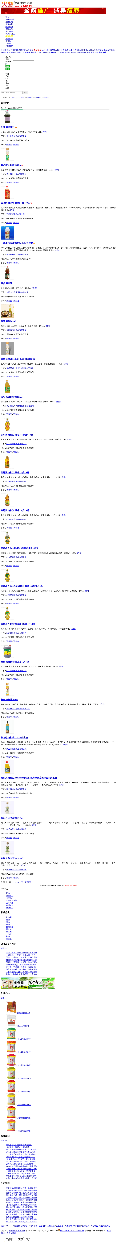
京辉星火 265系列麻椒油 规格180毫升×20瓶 (22, 586)
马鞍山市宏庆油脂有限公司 (17, 292)
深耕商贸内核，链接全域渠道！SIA (20, 1157)
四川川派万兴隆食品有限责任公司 (20, 406)
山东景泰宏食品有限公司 (16, 444)
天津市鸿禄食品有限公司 (16, 330)
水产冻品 (9, 31)
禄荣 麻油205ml (8, 321)
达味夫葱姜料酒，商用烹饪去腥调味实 (21, 1212)
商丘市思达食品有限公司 (16, 749)
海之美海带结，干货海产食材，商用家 (21, 1214)
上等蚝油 (9, 903)
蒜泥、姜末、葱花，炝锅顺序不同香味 (21, 953)
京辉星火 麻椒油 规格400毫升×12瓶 (18, 624)
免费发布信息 (109, 50)
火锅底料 (18, 52)
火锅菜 (33, 52)
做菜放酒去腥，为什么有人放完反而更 (21, 969)
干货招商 (9, 27)
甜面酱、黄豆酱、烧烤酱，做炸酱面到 (21, 962)
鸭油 (8, 920)
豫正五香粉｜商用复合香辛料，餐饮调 (21, 1210)
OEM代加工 (10, 34)
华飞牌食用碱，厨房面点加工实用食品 (21, 1222)
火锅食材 (9, 24)
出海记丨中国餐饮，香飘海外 (18, 1147)
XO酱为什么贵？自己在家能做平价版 (21, 965)
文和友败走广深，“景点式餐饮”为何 (20, 1173)
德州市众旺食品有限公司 (16, 174)
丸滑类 (39, 52)
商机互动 (45, 50)
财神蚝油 (9, 908)
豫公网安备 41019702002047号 (72, 1231)
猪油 (8, 924)
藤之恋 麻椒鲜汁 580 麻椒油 (14, 737)
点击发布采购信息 (71, 886)
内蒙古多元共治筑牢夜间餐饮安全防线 (21, 1169)
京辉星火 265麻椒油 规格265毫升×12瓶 (20, 548)
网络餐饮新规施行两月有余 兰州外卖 (21, 1162)
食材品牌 (92, 50)
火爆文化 (16, 1226)
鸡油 (8, 922)
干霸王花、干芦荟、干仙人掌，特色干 (21, 955)
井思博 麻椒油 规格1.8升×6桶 (15, 510)
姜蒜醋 (9, 939)
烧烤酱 (9, 932)
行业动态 (14, 50)
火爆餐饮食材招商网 (17, 1231)
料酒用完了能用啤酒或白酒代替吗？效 (21, 960)
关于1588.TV (6, 1226)
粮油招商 (9, 22)
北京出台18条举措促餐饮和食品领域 (20, 1152)
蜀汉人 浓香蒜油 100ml (12, 818)
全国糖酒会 (5, 50)
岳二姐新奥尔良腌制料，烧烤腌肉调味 (21, 1200)
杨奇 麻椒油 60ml (9, 699)
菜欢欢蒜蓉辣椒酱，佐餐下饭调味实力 (21, 1188)
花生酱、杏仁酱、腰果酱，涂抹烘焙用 (21, 967)
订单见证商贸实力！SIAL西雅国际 (20, 1164)
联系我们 (77, 1226)
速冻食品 (9, 29)
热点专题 (76, 50)
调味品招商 (10, 19)
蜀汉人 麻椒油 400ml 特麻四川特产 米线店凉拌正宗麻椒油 (29, 777)
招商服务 (33, 1226)
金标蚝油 (9, 905)
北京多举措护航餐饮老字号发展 (19, 1145)
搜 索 (25, 92)
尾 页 (29, 882)
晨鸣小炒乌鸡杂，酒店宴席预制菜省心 (21, 1202)
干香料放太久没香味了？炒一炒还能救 (21, 972)
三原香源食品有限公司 (15, 214)
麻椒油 (46, 98)
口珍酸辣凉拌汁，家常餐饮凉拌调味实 (21, 1205)
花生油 (73, 52)
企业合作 (42, 1226)
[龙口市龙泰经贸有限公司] (28, 988)
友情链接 (51, 1226)
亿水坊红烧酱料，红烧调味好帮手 (19, 1217)
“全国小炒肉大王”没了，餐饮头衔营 (20, 1159)
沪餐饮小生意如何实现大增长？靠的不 (21, 1178)
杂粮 (62, 52)
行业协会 (60, 50)
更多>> (4, 948)
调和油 (67, 52)
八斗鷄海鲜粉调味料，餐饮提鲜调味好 (21, 1190)
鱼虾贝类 (46, 52)
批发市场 (53, 50)
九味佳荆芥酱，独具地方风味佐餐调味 (21, 1198)
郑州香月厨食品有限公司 (16, 136)
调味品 (30, 98)
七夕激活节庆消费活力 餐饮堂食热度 (21, 1154)
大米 (58, 52)
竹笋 (96, 52)
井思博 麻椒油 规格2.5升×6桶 (15, 472)
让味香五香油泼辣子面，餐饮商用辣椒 (21, 1219)
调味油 (38, 98)
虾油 (8, 936)
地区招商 (84, 50)
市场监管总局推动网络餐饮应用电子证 (21, 1166)
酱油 (13, 52)
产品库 (8, 43)
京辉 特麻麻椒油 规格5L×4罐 (15, 662)
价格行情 (22, 50)
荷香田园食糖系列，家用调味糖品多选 (21, 1193)
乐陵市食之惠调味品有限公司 (18, 709)
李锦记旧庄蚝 (11, 900)
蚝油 (8, 893)
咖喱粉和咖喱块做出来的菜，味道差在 (21, 974)
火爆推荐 (9, 46)
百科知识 (29, 50)
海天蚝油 (9, 896)
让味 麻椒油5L (8, 127)
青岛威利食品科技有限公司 (17, 255)
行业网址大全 (104, 1226)
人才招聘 (68, 1226)
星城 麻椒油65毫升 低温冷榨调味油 (18, 359)
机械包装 (9, 39)
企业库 (8, 41)
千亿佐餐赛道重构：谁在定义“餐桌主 (21, 1150)
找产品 (21, 98)
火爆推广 (25, 1226)
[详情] (44, 132)
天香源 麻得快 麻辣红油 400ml (15, 203)
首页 (7, 17)
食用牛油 (9, 927)
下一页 (24, 882)
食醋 (9, 52)
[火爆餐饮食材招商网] (53, 13)
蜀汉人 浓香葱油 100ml (12, 858)
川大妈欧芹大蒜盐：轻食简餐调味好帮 (21, 1207)
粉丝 (88, 52)
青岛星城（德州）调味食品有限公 (20, 368)
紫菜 (92, 52)
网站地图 (94, 1226)
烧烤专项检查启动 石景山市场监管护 (21, 1176)
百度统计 (12, 1233)
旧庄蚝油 (9, 898)
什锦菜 (9, 917)
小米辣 (9, 934)
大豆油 (79, 52)
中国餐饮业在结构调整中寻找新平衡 (20, 1171)
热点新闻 (99, 50)
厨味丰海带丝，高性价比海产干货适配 (21, 1195)
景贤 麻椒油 (6, 283)
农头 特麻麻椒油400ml (12, 397)
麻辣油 (9, 929)
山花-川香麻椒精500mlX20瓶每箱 (17, 243)
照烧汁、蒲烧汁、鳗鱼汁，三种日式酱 (21, 957)
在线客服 (59, 1226)
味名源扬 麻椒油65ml (11, 165)
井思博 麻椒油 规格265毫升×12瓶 (17, 435)
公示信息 (85, 1226)
